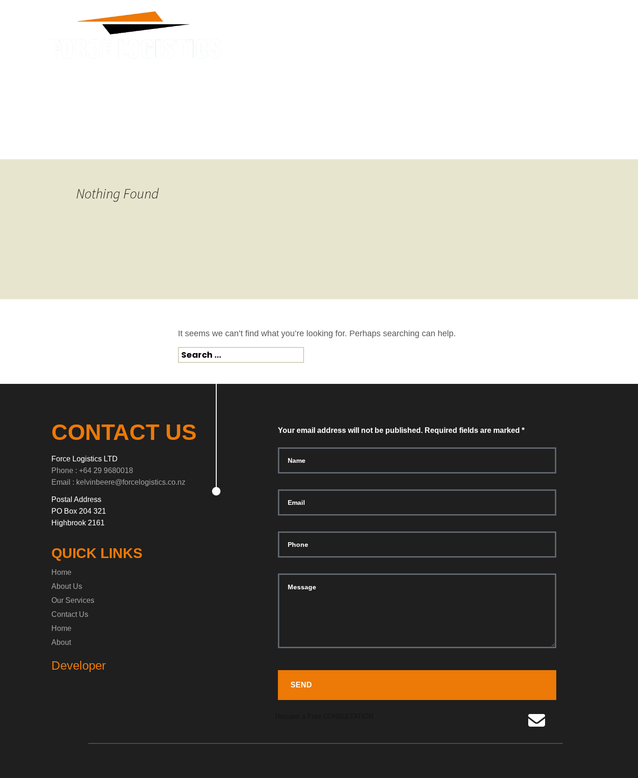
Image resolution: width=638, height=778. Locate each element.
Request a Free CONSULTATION (323, 716)
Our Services (72, 600)
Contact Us (69, 614)
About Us (66, 586)
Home (61, 572)
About (61, 642)
